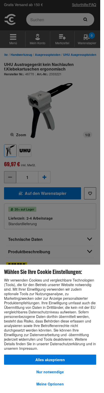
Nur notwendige (50, 371)
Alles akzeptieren (50, 359)
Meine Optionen (50, 383)
